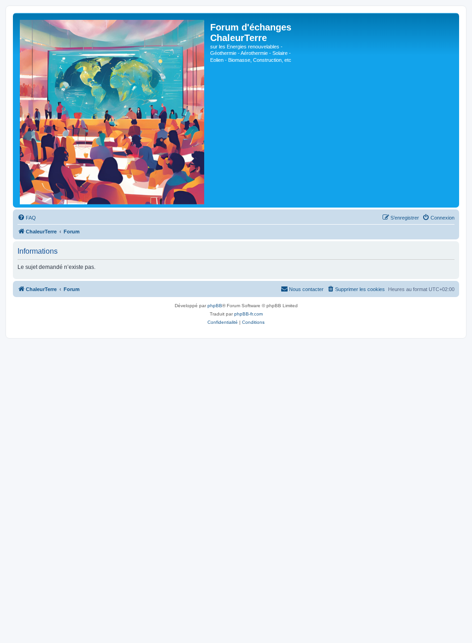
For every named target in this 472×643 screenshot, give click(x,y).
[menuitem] (27, 217)
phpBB (214, 305)
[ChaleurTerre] (112, 110)
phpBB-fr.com (248, 313)
